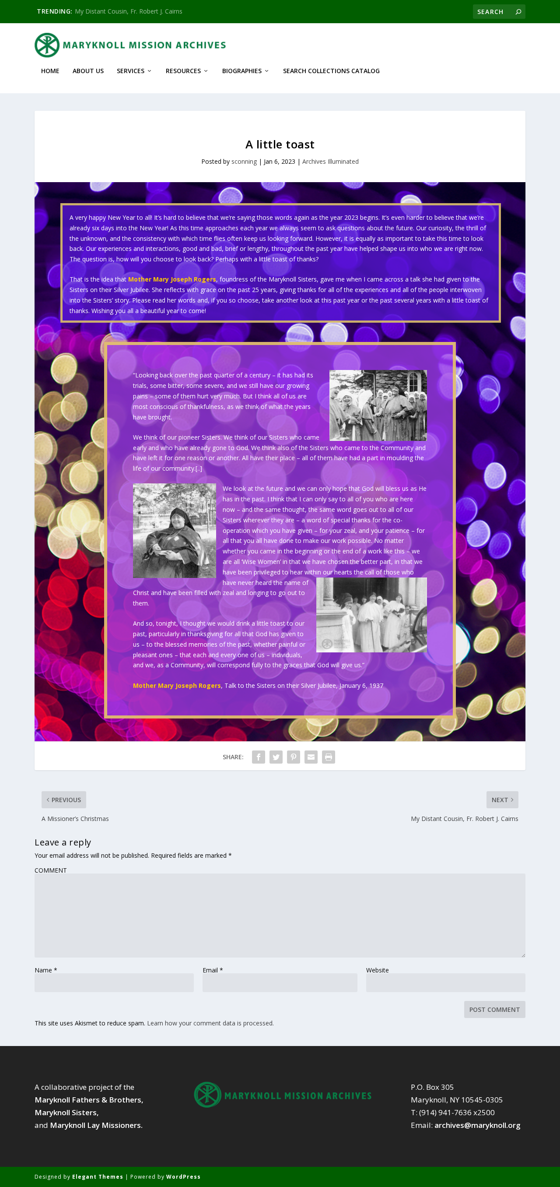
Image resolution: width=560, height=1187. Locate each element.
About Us (88, 71)
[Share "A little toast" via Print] (328, 757)
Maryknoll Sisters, (67, 1112)
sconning (244, 161)
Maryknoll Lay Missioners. (96, 1125)
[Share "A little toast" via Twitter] (276, 757)
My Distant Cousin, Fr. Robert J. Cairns (128, 11)
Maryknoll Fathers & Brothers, (89, 1100)
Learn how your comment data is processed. (210, 1023)
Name (46, 970)
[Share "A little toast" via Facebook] (258, 757)
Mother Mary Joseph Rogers (172, 279)
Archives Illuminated (330, 161)
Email (213, 970)
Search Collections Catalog (331, 71)
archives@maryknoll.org (477, 1125)
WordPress (183, 1176)
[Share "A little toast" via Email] (311, 757)
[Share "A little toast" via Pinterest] (293, 757)
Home (50, 71)
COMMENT (51, 870)
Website (377, 970)
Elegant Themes (97, 1176)
